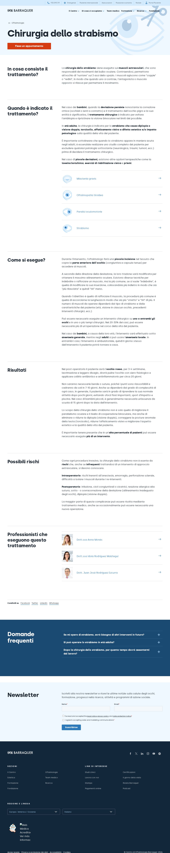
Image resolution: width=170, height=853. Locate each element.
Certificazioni (129, 772)
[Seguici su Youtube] (154, 754)
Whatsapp (54, 603)
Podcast (126, 788)
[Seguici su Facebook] (130, 754)
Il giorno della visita (132, 777)
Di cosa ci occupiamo (92, 11)
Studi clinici (90, 772)
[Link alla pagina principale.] (20, 10)
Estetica (11, 777)
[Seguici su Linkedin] (142, 754)
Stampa (88, 783)
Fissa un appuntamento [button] (29, 46)
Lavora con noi (92, 777)
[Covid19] (12, 828)
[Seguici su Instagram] (148, 754)
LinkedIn (43, 603)
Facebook (25, 603)
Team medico (113, 11)
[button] (112, 634)
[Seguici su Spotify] (160, 754)
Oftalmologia (18, 23)
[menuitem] (74, 11)
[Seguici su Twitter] (136, 754)
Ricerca (140, 11)
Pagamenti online (93, 788)
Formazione (126, 11)
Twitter (35, 603)
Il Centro (73, 11)
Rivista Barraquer (131, 783)
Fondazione (154, 11)
